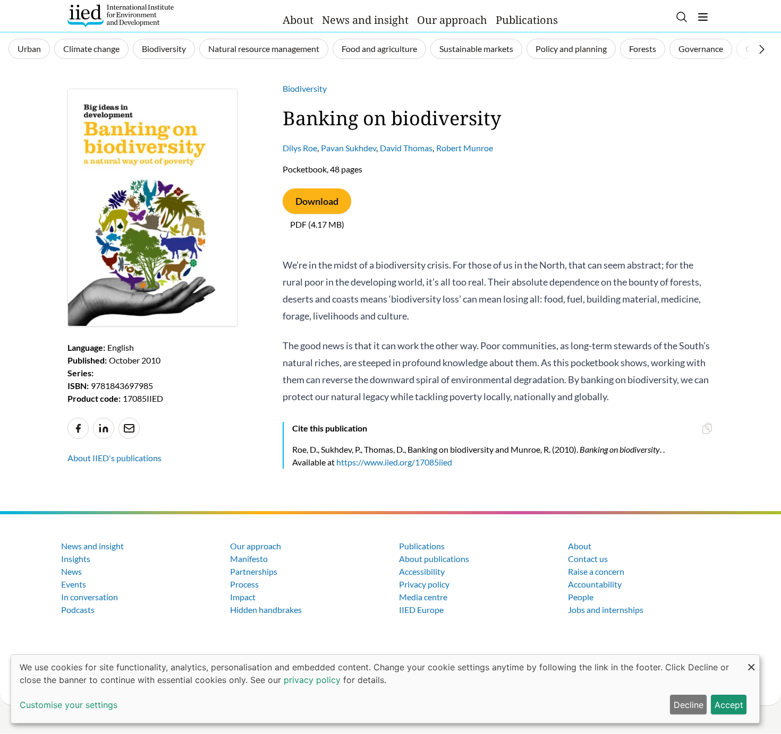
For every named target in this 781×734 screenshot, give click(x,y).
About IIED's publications (114, 458)
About (298, 20)
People (580, 597)
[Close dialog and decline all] (751, 661)
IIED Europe (421, 610)
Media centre (423, 597)
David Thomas (406, 148)
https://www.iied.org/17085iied (394, 462)
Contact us (588, 559)
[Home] (120, 16)
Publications (527, 20)
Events (73, 584)
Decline (688, 705)
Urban (29, 49)
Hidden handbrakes (266, 610)
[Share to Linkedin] (103, 428)
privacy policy (312, 680)
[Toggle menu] (703, 17)
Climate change (91, 49)
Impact (243, 597)
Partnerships (253, 571)
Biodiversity (164, 49)
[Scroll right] (761, 49)
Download (316, 201)
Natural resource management (263, 49)
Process (244, 584)
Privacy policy (424, 584)
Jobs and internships (605, 610)
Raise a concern (596, 571)
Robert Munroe (464, 148)
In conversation (89, 597)
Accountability (595, 584)
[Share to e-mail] (129, 428)
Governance (700, 49)
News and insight (365, 20)
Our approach (452, 20)
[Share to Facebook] (78, 428)
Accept (729, 705)
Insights (75, 559)
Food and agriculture (379, 49)
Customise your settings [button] (68, 705)
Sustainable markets (476, 49)
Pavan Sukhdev (348, 148)
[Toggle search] (681, 17)
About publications (434, 559)
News (71, 571)
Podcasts (78, 610)
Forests (642, 49)
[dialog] (385, 688)
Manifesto (249, 559)
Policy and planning (571, 49)
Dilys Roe (300, 148)
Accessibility (422, 571)
